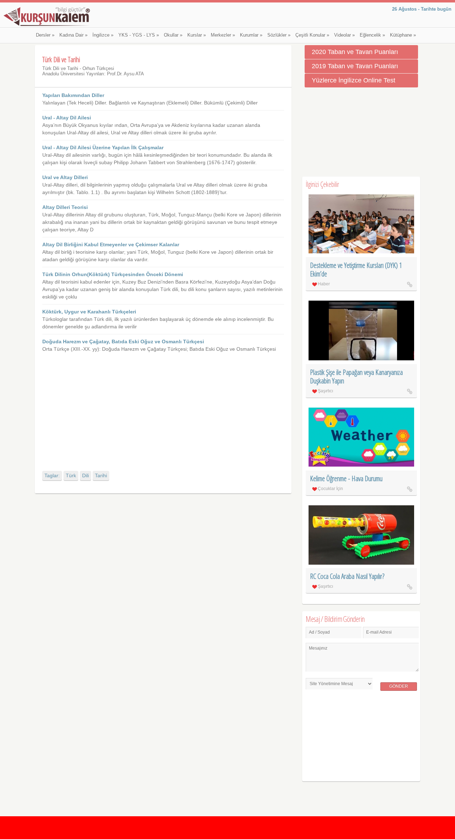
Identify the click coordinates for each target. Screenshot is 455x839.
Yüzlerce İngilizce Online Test (353, 80)
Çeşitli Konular (312, 35)
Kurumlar (251, 35)
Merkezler (223, 35)
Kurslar (196, 35)
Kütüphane (403, 35)
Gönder (398, 686)
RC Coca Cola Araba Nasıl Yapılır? (347, 576)
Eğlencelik (372, 35)
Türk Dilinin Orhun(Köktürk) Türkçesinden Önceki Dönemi (112, 274)
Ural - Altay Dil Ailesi (66, 117)
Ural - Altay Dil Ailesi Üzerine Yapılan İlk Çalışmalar (103, 147)
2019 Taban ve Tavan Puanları (355, 66)
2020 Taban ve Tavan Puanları (355, 51)
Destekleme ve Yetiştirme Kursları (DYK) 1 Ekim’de (356, 269)
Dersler (45, 35)
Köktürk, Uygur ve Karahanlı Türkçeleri (89, 311)
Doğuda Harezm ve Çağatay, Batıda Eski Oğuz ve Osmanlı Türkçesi (123, 341)
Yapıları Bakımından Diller (73, 95)
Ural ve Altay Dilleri (65, 177)
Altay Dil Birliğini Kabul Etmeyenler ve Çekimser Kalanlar (110, 244)
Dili (85, 475)
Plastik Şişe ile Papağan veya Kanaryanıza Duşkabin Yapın (356, 376)
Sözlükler (278, 35)
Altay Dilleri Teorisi (65, 207)
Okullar (173, 35)
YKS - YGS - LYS (138, 35)
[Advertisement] (163, 406)
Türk (71, 475)
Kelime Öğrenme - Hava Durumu (346, 478)
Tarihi (101, 475)
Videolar (344, 35)
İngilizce (102, 35)
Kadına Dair (73, 35)
